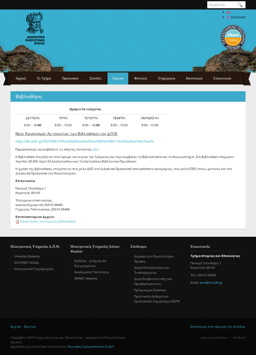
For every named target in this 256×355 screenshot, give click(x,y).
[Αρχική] (35, 28)
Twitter (141, 308)
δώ (96, 149)
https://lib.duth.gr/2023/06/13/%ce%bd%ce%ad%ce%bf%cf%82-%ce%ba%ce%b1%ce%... (86, 141)
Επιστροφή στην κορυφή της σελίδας (218, 326)
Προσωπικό (70, 78)
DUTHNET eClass (26, 262)
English (236, 12)
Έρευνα (117, 78)
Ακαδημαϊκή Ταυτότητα (91, 272)
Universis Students (27, 256)
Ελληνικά (238, 17)
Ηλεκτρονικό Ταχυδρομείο (34, 268)
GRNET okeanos (85, 278)
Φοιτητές (140, 78)
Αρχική (21, 78)
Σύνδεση (239, 337)
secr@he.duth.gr (211, 282)
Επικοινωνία (222, 78)
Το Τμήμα (44, 78)
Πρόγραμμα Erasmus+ (150, 290)
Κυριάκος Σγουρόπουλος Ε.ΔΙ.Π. (91, 346)
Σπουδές (96, 78)
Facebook (133, 308)
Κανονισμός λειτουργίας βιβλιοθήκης (48, 221)
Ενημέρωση (166, 78)
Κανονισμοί (194, 78)
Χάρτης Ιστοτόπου (214, 337)
